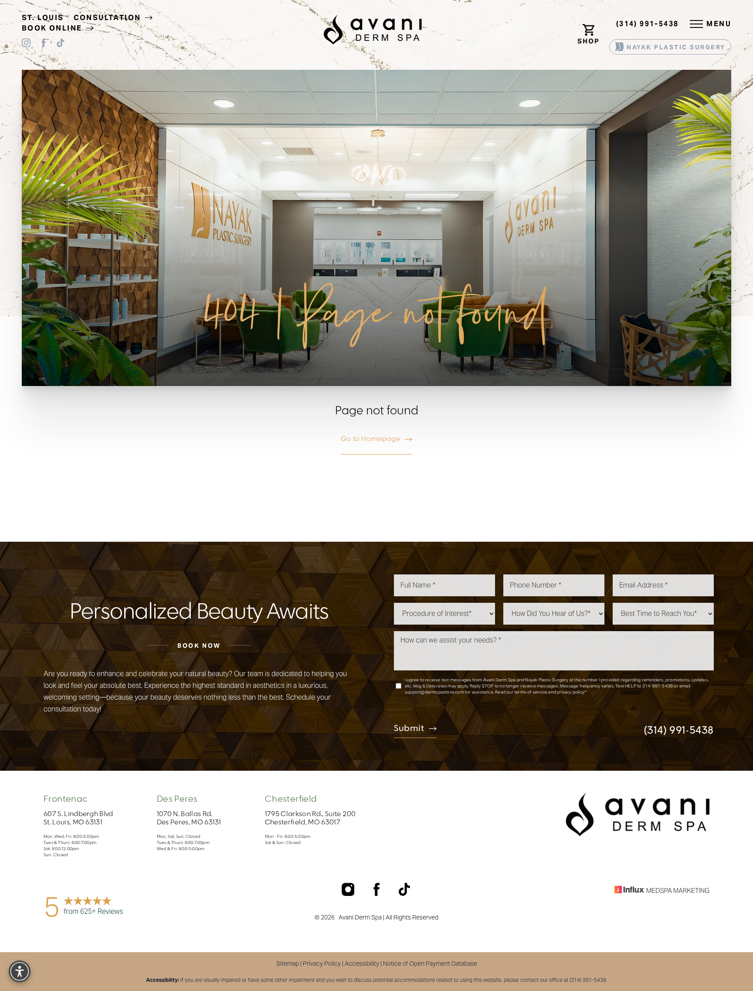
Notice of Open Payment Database (430, 963)
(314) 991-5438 (647, 23)
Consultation (108, 17)
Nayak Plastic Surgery (675, 47)
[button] (696, 24)
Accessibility (362, 963)
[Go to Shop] (590, 24)
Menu (718, 23)
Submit (409, 729)
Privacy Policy (322, 963)
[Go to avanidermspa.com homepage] (373, 29)
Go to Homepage (370, 438)
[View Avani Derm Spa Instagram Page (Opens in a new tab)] (26, 44)
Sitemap (287, 963)
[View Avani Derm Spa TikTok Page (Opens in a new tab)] (61, 44)
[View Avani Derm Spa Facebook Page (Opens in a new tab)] (43, 44)
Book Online (53, 28)
